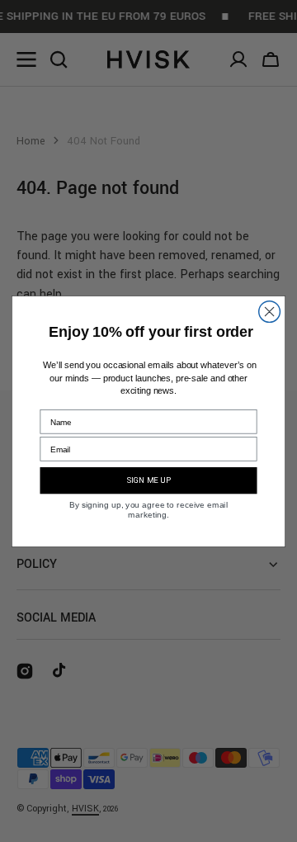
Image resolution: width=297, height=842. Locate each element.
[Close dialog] (269, 311)
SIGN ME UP (149, 480)
